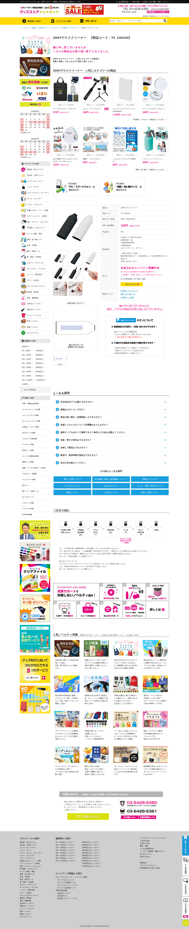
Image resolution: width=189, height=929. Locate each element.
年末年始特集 (27, 514)
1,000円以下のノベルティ (91, 863)
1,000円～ (25, 384)
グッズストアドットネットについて (153, 838)
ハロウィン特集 (28, 503)
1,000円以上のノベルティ (91, 866)
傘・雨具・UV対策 (34, 257)
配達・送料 (144, 846)
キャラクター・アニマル (36, 269)
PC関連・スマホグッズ (70, 28)
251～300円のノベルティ (65, 853)
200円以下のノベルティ (91, 850)
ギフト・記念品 (33, 280)
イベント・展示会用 (34, 274)
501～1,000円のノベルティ (66, 861)
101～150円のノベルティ (65, 845)
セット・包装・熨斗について (149, 486)
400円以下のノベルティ (91, 858)
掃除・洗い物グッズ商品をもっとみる (151, 170)
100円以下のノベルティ (91, 845)
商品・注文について (72, 479)
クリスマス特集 (28, 509)
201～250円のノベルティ (65, 850)
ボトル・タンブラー (34, 199)
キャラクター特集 (28, 479)
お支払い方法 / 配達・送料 (152, 1)
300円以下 (39, 367)
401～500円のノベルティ (65, 858)
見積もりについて (150, 479)
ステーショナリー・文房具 (37, 216)
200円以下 (39, 359)
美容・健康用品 (33, 298)
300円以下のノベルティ (91, 856)
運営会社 (143, 863)
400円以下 (39, 372)
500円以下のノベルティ (91, 861)
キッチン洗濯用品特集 (30, 456)
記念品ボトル (62, 896)
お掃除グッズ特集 (127, 297)
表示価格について (111, 479)
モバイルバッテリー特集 (31, 421)
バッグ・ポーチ (33, 187)
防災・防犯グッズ (33, 251)
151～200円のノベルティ (65, 847)
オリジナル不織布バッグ (66, 882)
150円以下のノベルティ (91, 847)
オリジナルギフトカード (36, 286)
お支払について (111, 492)
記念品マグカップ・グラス (67, 898)
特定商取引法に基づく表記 (150, 868)
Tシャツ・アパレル (34, 315)
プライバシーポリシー (148, 865)
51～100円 (26, 351)
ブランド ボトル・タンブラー (38, 193)
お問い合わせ (91, 21)
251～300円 (26, 367)
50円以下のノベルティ (90, 842)
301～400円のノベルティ (65, 856)
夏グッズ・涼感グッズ (30, 491)
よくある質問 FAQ (122, 1)
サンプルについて (72, 486)
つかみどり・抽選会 (29, 474)
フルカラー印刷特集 (29, 439)
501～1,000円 (27, 380)
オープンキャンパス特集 (31, 409)
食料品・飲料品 (33, 292)
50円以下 (25, 347)
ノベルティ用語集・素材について (152, 851)
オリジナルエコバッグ (65, 880)
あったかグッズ (28, 497)
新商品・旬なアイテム (35, 169)
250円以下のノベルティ (91, 853)
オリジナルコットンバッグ (67, 885)
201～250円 (26, 363)
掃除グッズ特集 (28, 462)
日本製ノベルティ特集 (30, 427)
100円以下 (39, 351)
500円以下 (39, 376)
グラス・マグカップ (34, 204)
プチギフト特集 (28, 444)
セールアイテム (33, 333)
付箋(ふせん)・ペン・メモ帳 (37, 210)
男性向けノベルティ (34, 309)
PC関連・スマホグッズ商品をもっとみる (150, 120)
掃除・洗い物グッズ (128, 294)
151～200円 (26, 359)
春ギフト (25, 485)
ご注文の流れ (135, 1)
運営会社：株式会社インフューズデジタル (156, 16)
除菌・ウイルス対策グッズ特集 (33, 468)
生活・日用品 (32, 245)
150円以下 (39, 355)
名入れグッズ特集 (28, 433)
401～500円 (26, 376)
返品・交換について (150, 492)
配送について (72, 492)
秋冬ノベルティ (33, 321)
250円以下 (39, 363)
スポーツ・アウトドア (35, 263)
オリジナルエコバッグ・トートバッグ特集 (71, 877)
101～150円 (26, 355)
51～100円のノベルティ (65, 842)
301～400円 (26, 372)
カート (165, 1)
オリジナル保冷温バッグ (66, 888)
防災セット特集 (28, 450)
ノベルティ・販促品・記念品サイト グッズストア (40, 28)
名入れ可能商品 (30, 390)
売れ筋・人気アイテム (35, 175)
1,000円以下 (40, 380)
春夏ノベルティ (33, 327)
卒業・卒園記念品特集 (30, 404)
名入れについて (111, 486)
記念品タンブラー (64, 893)
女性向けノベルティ (34, 304)
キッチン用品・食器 (34, 234)
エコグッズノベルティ (35, 181)
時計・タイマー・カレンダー (38, 222)
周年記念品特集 (61, 890)
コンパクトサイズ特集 (30, 415)
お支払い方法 (145, 843)
